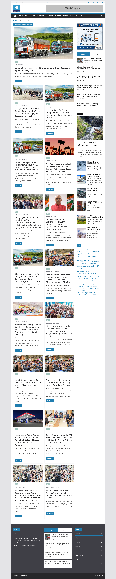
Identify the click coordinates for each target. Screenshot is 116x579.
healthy (78, 269)
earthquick (78, 559)
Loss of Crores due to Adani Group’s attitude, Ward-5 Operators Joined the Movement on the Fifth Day (58, 278)
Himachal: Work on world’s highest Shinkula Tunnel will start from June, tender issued (95, 175)
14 (101, 546)
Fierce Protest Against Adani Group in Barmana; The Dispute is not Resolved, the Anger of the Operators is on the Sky (59, 331)
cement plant (80, 253)
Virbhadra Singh (82, 293)
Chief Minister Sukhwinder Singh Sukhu (89, 257)
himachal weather (85, 278)
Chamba (77, 542)
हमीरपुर (98, 295)
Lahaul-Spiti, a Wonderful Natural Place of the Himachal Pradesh (94, 228)
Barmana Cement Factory (83, 251)
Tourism (50, 15)
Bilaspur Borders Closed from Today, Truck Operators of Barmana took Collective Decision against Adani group (28, 278)
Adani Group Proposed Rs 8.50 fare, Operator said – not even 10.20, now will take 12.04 (28, 384)
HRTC (95, 279)
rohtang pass (80, 289)
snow (92, 289)
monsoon (90, 283)
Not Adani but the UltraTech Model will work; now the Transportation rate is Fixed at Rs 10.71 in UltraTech (58, 168)
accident (79, 250)
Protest (79, 286)
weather (92, 293)
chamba (96, 253)
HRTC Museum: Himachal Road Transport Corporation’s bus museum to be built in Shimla (94, 189)
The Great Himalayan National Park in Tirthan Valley (87, 143)
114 (101, 538)
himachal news (83, 271)
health (96, 265)
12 (101, 542)
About (81, 15)
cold (82, 260)
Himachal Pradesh (38, 15)
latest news (93, 281)
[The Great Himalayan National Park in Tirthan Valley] (90, 128)
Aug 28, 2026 (80, 89)
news (95, 283)
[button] (29, 16)
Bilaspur (77, 533)
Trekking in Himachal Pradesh (96, 290)
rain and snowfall (85, 286)
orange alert (97, 284)
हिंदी (76, 15)
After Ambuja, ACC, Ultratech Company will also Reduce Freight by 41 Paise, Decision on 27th (59, 114)
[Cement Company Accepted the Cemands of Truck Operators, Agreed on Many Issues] (43, 43)
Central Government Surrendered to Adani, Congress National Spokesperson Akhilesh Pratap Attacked (56, 224)
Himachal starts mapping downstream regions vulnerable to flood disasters (89, 68)
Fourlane (98, 263)
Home (21, 15)
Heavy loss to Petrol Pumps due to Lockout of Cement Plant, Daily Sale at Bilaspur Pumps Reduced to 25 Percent (27, 440)
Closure (79, 260)
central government (89, 253)
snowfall (98, 288)
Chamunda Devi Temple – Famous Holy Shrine (95, 202)
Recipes (65, 15)
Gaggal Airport (89, 266)
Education (78, 564)
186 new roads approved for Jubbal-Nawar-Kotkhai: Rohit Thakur (89, 77)
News (26, 15)
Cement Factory (95, 251)
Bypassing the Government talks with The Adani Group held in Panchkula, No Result (59, 382)
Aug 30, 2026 (87, 62)
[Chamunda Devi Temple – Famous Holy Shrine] (81, 206)
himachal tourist (93, 276)
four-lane (93, 264)
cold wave (87, 260)
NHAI (98, 283)
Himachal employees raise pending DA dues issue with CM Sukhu (89, 95)
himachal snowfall (81, 276)
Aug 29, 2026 (80, 71)
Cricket (77, 551)
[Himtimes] (15, 16)
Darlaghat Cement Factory (83, 261)
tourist (83, 291)
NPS (101, 283)
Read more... (16, 548)
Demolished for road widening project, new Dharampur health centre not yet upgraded (88, 104)
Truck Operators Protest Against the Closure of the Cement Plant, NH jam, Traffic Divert (59, 494)
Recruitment (93, 286)
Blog (71, 15)
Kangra (79, 281)
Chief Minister (80, 254)
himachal (85, 268)
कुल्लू (94, 295)
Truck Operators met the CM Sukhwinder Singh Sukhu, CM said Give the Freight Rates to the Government (59, 439)
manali (79, 283)
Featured (58, 15)
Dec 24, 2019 (80, 148)
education (85, 264)
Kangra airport (85, 281)
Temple (78, 291)
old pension (79, 284)
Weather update (81, 295)
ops (93, 284)
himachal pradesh (86, 273)
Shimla (86, 288)
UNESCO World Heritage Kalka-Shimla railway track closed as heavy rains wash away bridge (93, 59)
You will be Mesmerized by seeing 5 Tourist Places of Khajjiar (94, 216)
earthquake (79, 263)
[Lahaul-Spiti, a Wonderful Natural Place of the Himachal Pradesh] (81, 233)
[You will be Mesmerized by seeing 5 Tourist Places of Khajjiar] (81, 219)
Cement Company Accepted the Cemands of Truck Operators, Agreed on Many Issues (42, 69)
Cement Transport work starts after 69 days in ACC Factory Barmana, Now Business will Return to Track (27, 166)
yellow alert (90, 295)
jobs (99, 279)
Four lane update (81, 266)
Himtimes (26, 64)
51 (101, 564)
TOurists (87, 290)
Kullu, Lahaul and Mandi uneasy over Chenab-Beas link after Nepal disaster (89, 86)
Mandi (85, 283)
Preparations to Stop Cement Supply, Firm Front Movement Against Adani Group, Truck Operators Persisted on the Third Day (28, 329)
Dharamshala (95, 262)
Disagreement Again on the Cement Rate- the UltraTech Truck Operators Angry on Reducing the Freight (27, 112)
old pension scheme (87, 284)
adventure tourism (86, 250)
